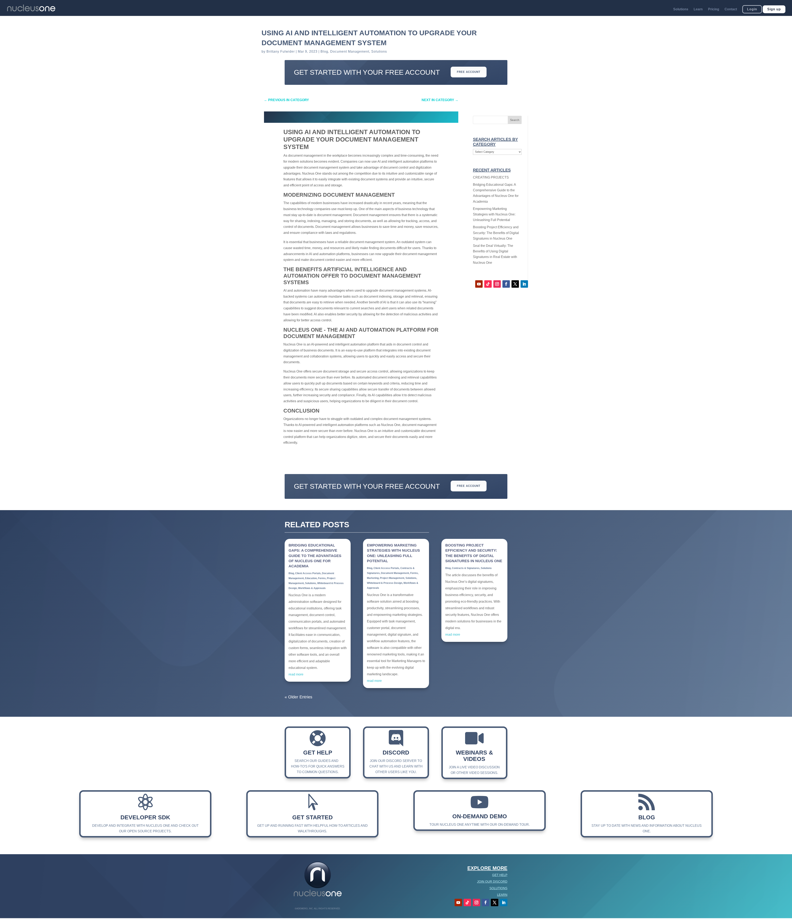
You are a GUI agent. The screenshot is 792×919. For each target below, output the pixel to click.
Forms (322, 578)
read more (296, 674)
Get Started (312, 817)
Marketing (373, 578)
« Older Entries (298, 697)
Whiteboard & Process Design (384, 583)
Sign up (774, 9)
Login (752, 9)
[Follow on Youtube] (479, 284)
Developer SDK (145, 817)
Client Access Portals (308, 573)
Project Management (392, 578)
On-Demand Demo (479, 816)
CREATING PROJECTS (491, 177)
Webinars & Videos (474, 755)
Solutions (680, 9)
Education (311, 578)
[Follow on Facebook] (506, 284)
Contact (731, 9)
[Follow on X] (515, 284)
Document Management (349, 51)
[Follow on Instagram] (497, 284)
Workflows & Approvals (312, 588)
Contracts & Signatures (466, 568)
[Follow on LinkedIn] (524, 284)
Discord (396, 752)
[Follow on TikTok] (488, 284)
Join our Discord (492, 881)
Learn (698, 9)
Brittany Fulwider (280, 51)
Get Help (317, 752)
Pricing (713, 9)
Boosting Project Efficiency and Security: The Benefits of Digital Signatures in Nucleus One (496, 232)
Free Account (468, 71)
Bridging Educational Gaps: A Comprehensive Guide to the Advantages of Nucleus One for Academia (315, 555)
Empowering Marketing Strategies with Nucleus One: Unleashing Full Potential (494, 214)
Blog (324, 51)
